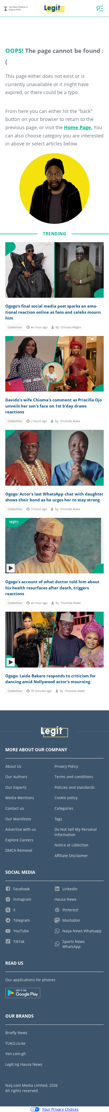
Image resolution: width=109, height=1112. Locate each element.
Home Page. (78, 127)
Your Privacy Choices (60, 1109)
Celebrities (15, 327)
